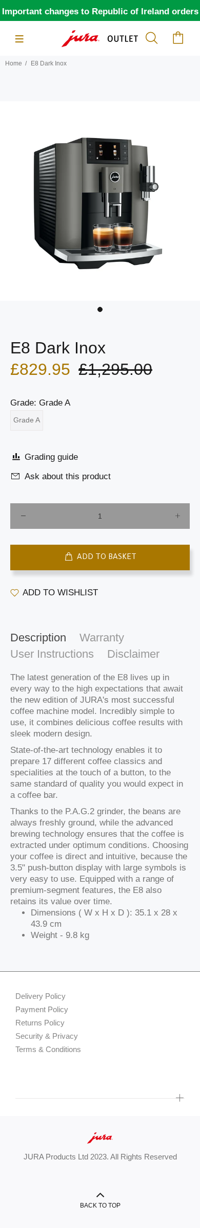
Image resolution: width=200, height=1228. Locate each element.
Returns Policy (40, 1022)
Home (13, 63)
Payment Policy (41, 1009)
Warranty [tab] (101, 637)
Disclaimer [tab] (133, 654)
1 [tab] (100, 309)
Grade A (26, 420)
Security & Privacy (46, 1036)
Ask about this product (68, 476)
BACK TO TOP (100, 1205)
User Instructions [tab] (52, 654)
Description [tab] (38, 637)
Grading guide (51, 457)
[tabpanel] (100, 201)
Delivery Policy (40, 996)
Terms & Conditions (48, 1049)
